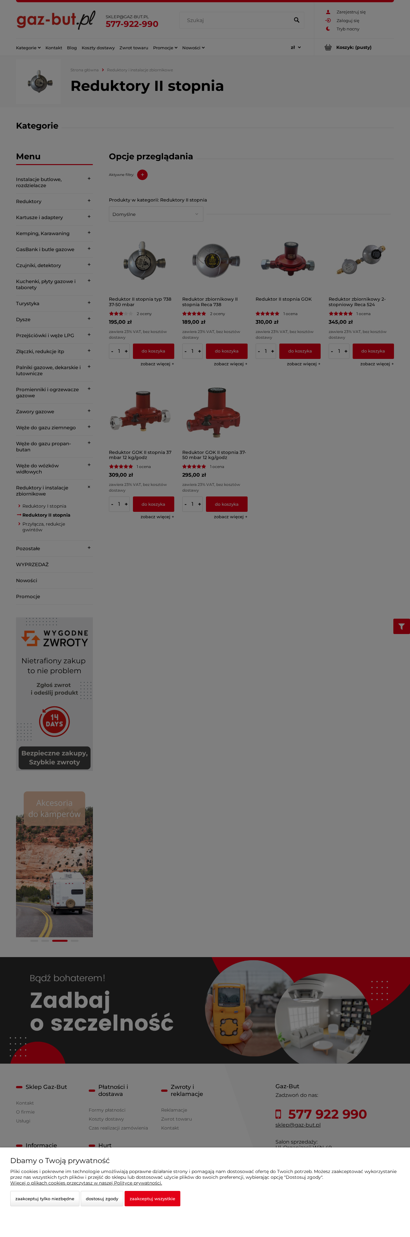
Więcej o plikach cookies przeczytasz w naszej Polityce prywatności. (86, 1183)
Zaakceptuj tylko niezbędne (44, 1198)
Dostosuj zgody (102, 1198)
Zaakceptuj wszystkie (152, 1198)
